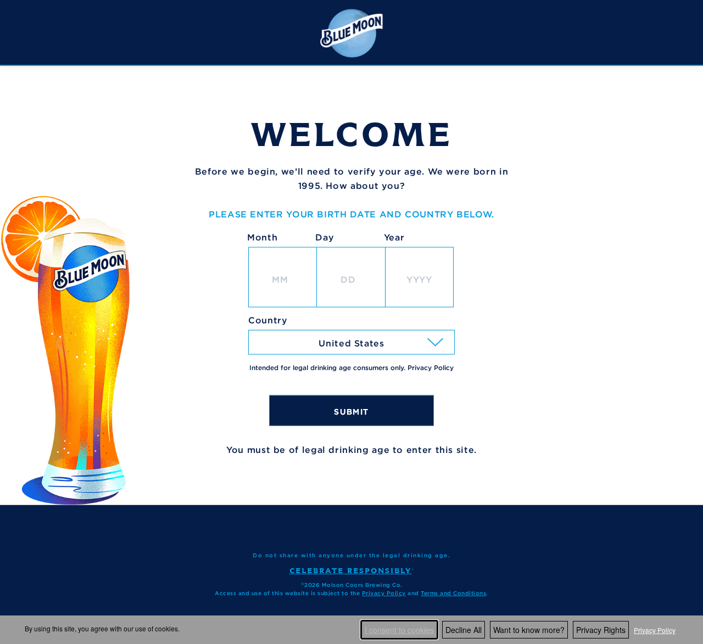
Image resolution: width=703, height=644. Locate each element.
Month (262, 237)
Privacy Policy (655, 630)
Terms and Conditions (453, 593)
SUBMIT (351, 411)
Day (324, 237)
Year (394, 237)
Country (267, 320)
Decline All (463, 629)
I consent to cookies (399, 629)
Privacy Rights (601, 629)
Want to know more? (529, 629)
